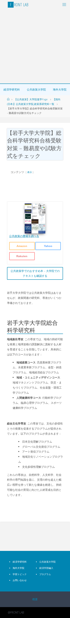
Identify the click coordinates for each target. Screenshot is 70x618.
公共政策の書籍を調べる (24, 236)
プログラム (45, 574)
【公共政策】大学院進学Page (31, 99)
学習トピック (20, 574)
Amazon (22, 246)
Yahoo (48, 246)
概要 (35, 599)
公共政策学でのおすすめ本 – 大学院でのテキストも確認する (35, 273)
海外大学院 (59, 89)
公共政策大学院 (36, 89)
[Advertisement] (35, 46)
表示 (29, 172)
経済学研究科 (12, 89)
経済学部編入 (46, 568)
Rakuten (21, 256)
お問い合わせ (20, 580)
